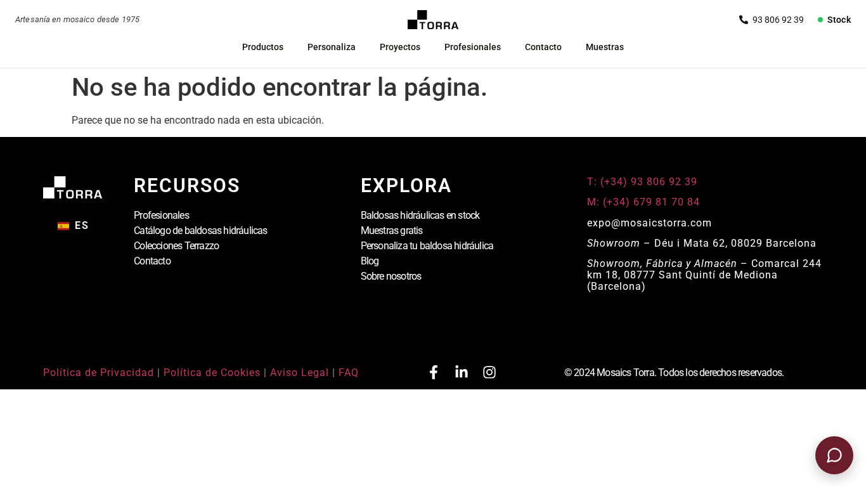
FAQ (349, 373)
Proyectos (400, 47)
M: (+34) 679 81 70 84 (643, 202)
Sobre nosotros (391, 276)
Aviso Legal (299, 373)
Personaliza (331, 47)
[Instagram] (489, 372)
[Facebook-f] (434, 372)
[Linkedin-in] (462, 372)
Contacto (543, 47)
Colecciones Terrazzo (176, 246)
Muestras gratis (392, 230)
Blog (370, 261)
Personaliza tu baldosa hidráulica (427, 246)
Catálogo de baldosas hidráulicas (200, 230)
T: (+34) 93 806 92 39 (644, 182)
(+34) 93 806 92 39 (771, 19)
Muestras (605, 47)
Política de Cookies (212, 373)
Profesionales (472, 47)
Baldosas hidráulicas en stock (420, 215)
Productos (262, 47)
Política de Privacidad (98, 373)
